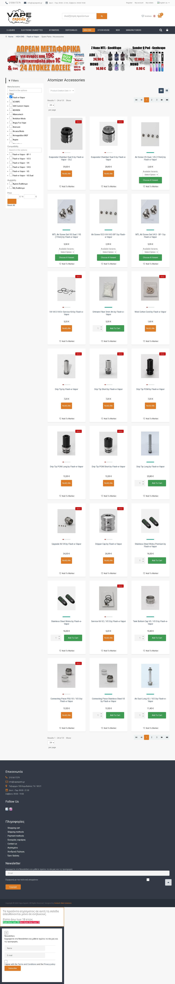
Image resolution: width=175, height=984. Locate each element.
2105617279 (14, 3)
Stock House (104, 30)
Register (129, 3)
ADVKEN (16, 110)
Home (10, 36)
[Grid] (161, 90)
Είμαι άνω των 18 (11, 922)
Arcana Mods (18, 131)
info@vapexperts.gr (35, 3)
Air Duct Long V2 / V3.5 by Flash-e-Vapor (150, 699)
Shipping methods (16, 832)
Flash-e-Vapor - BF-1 (22, 154)
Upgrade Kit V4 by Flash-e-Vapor (66, 544)
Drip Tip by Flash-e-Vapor (66, 389)
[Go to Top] (168, 882)
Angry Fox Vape (19, 123)
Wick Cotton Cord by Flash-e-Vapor (150, 312)
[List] (166, 90)
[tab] (24, 86)
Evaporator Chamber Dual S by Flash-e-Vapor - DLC (66, 158)
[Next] (161, 99)
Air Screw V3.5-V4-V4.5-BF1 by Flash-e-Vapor (108, 235)
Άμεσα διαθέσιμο (20, 184)
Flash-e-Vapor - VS (21, 171)
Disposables (71, 30)
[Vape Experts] (19, 16)
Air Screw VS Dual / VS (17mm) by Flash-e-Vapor (150, 158)
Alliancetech (18, 114)
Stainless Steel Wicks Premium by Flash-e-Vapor (150, 545)
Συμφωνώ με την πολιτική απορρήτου (22, 880)
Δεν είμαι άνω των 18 (30, 922)
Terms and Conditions (27, 964)
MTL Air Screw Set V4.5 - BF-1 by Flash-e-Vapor (150, 235)
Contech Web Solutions (62, 903)
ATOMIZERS (54, 30)
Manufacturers (133, 30)
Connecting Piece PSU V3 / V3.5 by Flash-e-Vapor (66, 699)
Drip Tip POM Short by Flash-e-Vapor (108, 466)
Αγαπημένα (13, 847)
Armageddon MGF (20, 135)
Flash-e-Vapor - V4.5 (21, 167)
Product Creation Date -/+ (61, 91)
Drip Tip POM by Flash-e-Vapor (150, 389)
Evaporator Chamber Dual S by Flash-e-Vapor (108, 158)
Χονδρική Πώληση (16, 851)
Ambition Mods (19, 118)
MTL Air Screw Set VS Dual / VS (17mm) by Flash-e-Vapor (66, 235)
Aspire (15, 140)
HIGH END (87, 30)
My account (139, 3)
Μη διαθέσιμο (19, 188)
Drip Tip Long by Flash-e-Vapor (150, 466)
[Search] (11, 201)
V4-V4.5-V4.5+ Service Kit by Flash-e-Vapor (66, 313)
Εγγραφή (13, 887)
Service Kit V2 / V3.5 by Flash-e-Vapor (108, 621)
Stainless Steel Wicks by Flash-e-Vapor (66, 622)
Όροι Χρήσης (13, 855)
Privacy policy (49, 964)
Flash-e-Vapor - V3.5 (21, 158)
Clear (11, 94)
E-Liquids (11, 30)
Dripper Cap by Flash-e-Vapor (108, 544)
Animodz (16, 127)
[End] (166, 99)
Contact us (12, 844)
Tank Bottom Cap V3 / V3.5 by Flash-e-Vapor (150, 622)
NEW (118, 30)
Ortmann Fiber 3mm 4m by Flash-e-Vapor (108, 313)
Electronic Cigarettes (32, 30)
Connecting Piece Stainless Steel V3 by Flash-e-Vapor (108, 699)
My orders (149, 3)
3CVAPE (16, 102)
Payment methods (16, 836)
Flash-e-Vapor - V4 (21, 163)
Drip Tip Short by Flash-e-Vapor (108, 389)
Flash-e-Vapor (33, 36)
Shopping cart (14, 828)
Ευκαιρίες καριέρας (17, 840)
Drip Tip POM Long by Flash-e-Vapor (66, 466)
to (22, 196)
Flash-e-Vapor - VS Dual (23, 175)
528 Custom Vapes (21, 106)
